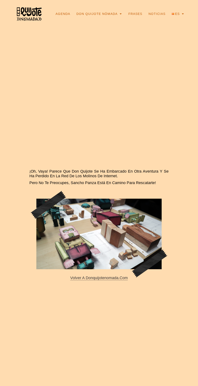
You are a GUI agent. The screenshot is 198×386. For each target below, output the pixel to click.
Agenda (63, 14)
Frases (135, 14)
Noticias (157, 14)
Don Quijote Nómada (97, 14)
